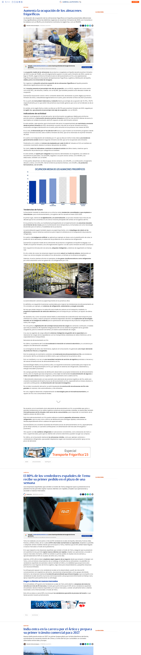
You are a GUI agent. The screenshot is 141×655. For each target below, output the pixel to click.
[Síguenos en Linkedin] (17, 2)
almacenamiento (36, 461)
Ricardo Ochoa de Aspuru (33, 25)
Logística (26, 472)
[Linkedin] (85, 26)
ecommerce (35, 615)
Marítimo (26, 625)
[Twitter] (83, 26)
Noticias (26, 7)
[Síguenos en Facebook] (12, 2)
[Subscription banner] (58, 610)
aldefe (26, 461)
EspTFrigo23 (48, 461)
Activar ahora (86, 67)
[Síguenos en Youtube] (19, 2)
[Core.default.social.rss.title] (22, 2)
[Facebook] (81, 26)
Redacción (29, 494)
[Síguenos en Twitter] (15, 2)
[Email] (92, 26)
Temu (26, 615)
